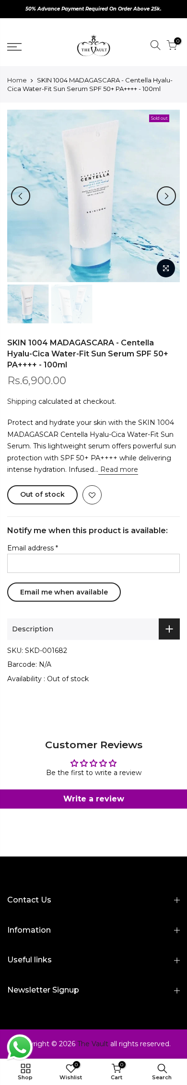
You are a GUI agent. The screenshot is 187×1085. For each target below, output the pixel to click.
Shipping (21, 401)
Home (17, 80)
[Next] (166, 196)
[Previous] (20, 196)
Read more (118, 469)
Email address (32, 548)
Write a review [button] (93, 798)
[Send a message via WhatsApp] (20, 1047)
